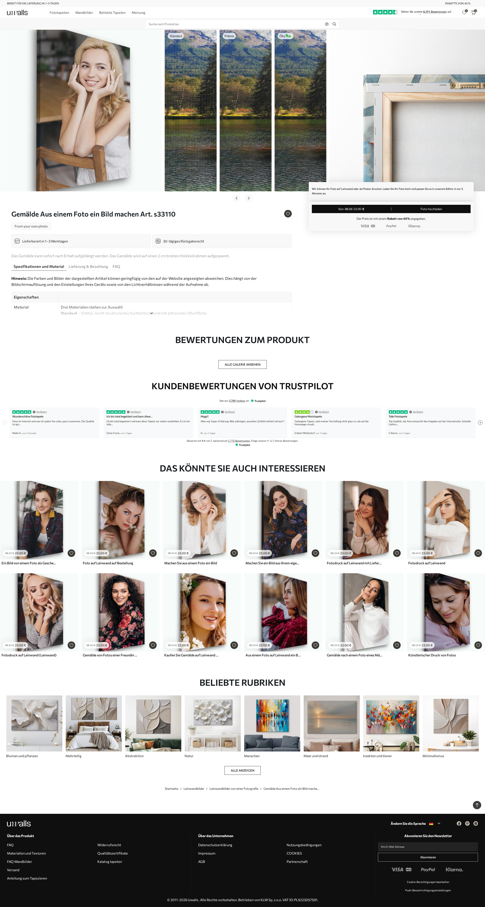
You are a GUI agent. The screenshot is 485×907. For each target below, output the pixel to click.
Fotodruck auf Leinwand (426, 563)
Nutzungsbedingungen (304, 845)
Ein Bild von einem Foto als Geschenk (29, 563)
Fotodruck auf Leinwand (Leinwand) (29, 655)
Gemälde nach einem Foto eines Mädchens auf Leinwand (354, 655)
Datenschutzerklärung (215, 845)
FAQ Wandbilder (19, 861)
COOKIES (294, 853)
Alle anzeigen (242, 770)
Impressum (206, 853)
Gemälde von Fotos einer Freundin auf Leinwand (110, 655)
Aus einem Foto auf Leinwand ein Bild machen (273, 655)
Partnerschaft (297, 861)
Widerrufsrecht (109, 845)
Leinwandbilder (194, 788)
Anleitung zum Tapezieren (27, 878)
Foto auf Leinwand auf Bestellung (108, 563)
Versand (13, 870)
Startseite (171, 788)
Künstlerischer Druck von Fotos (432, 655)
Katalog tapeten (109, 861)
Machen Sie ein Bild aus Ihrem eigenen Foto (273, 563)
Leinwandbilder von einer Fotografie (234, 788)
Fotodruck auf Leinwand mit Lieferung (354, 563)
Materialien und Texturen (26, 853)
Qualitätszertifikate (112, 853)
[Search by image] (327, 24)
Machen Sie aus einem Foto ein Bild (190, 563)
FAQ (10, 845)
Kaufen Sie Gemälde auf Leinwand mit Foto (192, 655)
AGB (201, 861)
